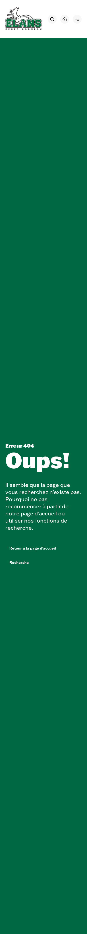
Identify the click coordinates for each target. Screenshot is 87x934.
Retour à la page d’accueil (32, 548)
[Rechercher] (52, 19)
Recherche (19, 562)
